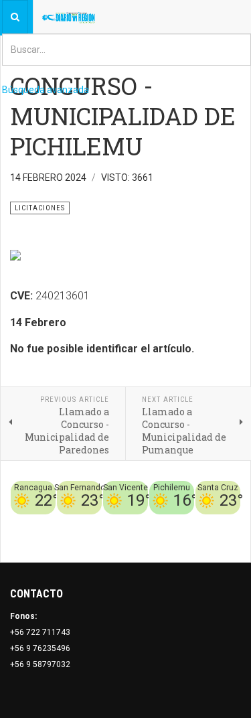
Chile (78, 522)
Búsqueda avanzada (45, 89)
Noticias (224, 538)
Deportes (109, 522)
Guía (231, 522)
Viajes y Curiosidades (175, 522)
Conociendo (40, 522)
